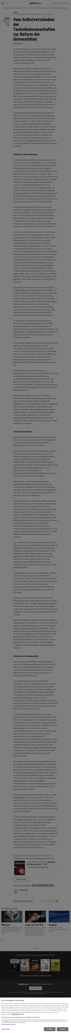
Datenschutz (15, 1014)
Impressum (21, 1014)
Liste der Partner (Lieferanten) (8, 1024)
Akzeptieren (62, 1029)
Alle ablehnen (50, 1029)
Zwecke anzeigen (5, 1029)
